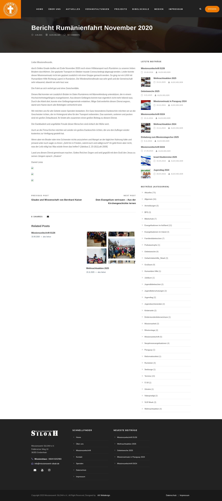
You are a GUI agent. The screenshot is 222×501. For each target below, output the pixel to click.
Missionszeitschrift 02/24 (153, 147)
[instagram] (49, 470)
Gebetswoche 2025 (150, 91)
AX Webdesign (104, 495)
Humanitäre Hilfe (151, 271)
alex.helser (55, 35)
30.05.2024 (161, 161)
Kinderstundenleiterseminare (156, 317)
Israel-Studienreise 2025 (165, 157)
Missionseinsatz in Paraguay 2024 (170, 101)
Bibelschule (140, 9)
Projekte (120, 9)
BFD (146, 212)
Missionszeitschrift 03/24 (153, 114)
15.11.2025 (90, 272)
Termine (148, 376)
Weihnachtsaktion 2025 (97, 268)
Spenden (212, 9)
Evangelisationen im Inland (155, 232)
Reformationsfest (151, 356)
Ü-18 (147, 383)
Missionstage (150, 330)
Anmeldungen (150, 206)
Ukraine (148, 389)
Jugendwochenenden (153, 304)
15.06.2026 (35, 237)
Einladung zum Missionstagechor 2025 (160, 137)
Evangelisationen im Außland (156, 225)
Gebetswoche (150, 251)
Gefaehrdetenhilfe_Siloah (155, 258)
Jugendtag (149, 297)
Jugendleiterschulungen (154, 291)
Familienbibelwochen (153, 238)
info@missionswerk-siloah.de (47, 463)
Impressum (176, 9)
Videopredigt (150, 396)
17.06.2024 (148, 151)
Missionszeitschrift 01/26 (43, 233)
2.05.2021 (38, 35)
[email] (35, 470)
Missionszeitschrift (152, 337)
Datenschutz (81, 470)
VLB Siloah (149, 402)
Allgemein (148, 199)
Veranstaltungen (97, 9)
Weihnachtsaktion (152, 409)
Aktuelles (73, 9)
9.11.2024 (148, 141)
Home (39, 9)
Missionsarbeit (150, 324)
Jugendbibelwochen (153, 284)
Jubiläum (148, 278)
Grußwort (148, 265)
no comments (73, 35)
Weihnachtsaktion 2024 (165, 124)
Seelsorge (149, 369)
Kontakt (79, 457)
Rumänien (149, 363)
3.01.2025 (148, 95)
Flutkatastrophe (151, 245)
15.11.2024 (161, 105)
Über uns (54, 9)
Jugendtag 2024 (161, 170)
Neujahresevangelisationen (156, 343)
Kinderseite (149, 310)
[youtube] (42, 470)
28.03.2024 (161, 174)
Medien (159, 9)
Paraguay (148, 350)
